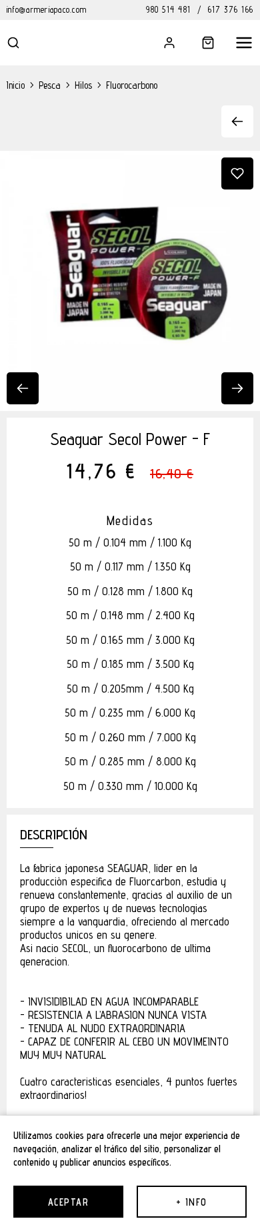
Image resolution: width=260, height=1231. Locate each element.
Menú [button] (237, 43)
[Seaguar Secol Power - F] (130, 281)
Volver (231, 121)
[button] (23, 43)
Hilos (83, 85)
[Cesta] (199, 43)
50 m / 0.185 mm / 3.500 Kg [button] (130, 664)
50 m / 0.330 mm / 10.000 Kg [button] (130, 786)
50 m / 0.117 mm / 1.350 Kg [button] (130, 566)
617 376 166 (230, 10)
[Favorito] (237, 173)
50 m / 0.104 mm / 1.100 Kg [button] (130, 542)
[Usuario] (160, 43)
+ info (191, 1202)
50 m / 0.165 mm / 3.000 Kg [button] (130, 640)
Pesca (50, 85)
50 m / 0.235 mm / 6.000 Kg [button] (130, 713)
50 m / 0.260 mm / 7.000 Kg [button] (130, 737)
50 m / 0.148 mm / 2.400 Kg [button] (130, 615)
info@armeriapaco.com (47, 10)
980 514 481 (168, 10)
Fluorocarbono (131, 85)
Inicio (16, 85)
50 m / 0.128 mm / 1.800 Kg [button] (130, 591)
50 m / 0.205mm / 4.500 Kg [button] (130, 689)
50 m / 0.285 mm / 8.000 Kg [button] (130, 761)
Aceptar (68, 1202)
